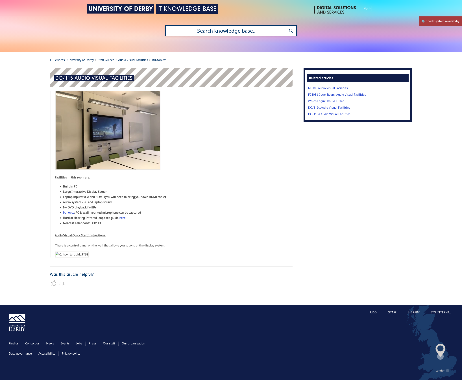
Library (414, 312)
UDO (373, 312)
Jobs (79, 343)
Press (92, 343)
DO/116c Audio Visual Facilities (329, 108)
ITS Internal (441, 312)
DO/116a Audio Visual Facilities (329, 114)
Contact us (32, 343)
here (122, 218)
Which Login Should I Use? (326, 101)
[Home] (335, 11)
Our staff (109, 343)
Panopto (68, 213)
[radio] (54, 283)
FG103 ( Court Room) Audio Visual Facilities (337, 95)
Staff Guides (106, 60)
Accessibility (47, 353)
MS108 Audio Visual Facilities (328, 88)
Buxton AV (159, 60)
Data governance (20, 353)
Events (65, 343)
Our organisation (133, 343)
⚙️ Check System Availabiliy (440, 21)
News (50, 343)
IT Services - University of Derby (72, 60)
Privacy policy (71, 353)
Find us (14, 343)
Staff (392, 312)
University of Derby (120, 8)
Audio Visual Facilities (133, 60)
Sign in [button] (367, 8)
